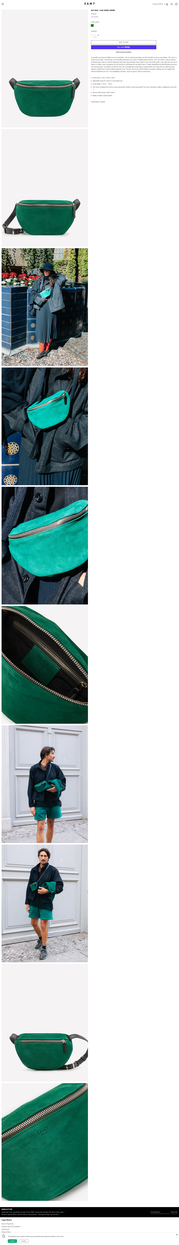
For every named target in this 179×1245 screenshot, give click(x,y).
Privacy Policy (6, 1232)
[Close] (177, 1235)
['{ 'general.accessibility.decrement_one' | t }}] (91, 35)
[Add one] (98, 35)
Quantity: (94, 31)
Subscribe (174, 1212)
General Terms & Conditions (11, 1227)
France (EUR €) (158, 4)
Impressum (5, 1229)
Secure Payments (8, 1224)
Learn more (60, 1236)
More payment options (123, 52)
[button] (172, 4)
